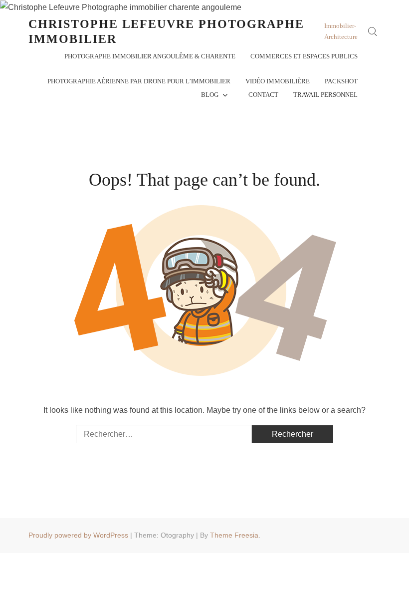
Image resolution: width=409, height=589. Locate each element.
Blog (209, 94)
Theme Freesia (234, 535)
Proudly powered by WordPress (78, 535)
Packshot (341, 81)
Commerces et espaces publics (304, 56)
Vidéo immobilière (277, 81)
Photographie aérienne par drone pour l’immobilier (138, 81)
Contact (263, 94)
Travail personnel (325, 94)
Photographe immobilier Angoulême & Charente (149, 56)
